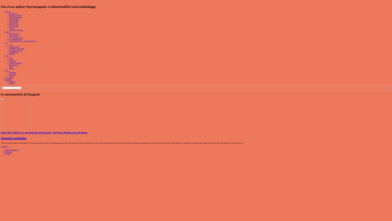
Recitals (11, 59)
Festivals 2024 (13, 23)
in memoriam (13, 36)
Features (8, 12)
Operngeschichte (14, 34)
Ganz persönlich (14, 19)
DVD (7, 56)
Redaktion (8, 80)
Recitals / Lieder (14, 47)
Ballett (11, 67)
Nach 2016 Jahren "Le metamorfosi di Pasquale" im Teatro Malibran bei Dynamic (44, 132)
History (7, 32)
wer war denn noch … (16, 37)
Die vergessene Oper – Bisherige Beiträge (22, 41)
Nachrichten (9, 78)
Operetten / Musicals (15, 50)
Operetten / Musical (15, 63)
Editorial (11, 83)
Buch (7, 71)
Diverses (12, 54)
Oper (10, 45)
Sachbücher (13, 74)
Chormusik (12, 61)
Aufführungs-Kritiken (16, 30)
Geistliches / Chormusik (16, 48)
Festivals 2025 (13, 24)
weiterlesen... (5, 146)
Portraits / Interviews (15, 15)
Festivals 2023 (13, 21)
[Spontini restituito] (16, 128)
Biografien (12, 72)
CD (6, 43)
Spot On (11, 28)
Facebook (8, 154)
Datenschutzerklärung (12, 150)
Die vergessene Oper (15, 39)
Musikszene (13, 13)
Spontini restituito (13, 138)
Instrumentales (13, 52)
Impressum (8, 152)
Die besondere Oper (15, 17)
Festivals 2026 (13, 26)
